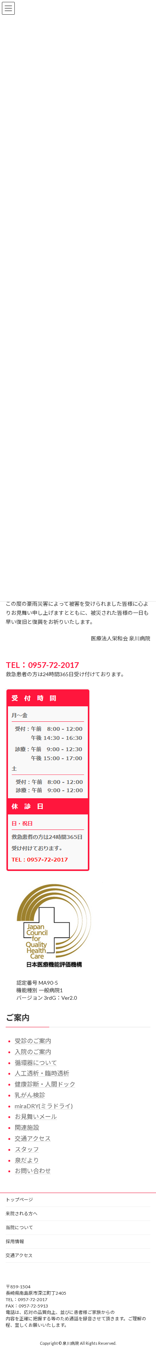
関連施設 (27, 1127)
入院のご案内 (33, 1051)
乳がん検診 (30, 1094)
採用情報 (15, 1241)
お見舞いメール (36, 1116)
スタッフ (27, 1149)
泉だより (27, 1160)
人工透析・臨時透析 (42, 1073)
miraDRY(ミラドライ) (44, 1105)
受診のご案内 (33, 1040)
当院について (19, 1227)
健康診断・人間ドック (45, 1084)
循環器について (36, 1062)
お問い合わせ (33, 1171)
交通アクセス (33, 1138)
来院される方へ (21, 1213)
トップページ (19, 1199)
